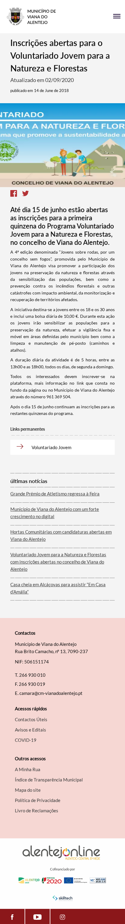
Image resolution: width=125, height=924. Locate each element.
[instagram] (62, 916)
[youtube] (37, 916)
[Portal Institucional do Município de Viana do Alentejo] (33, 17)
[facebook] (12, 916)
